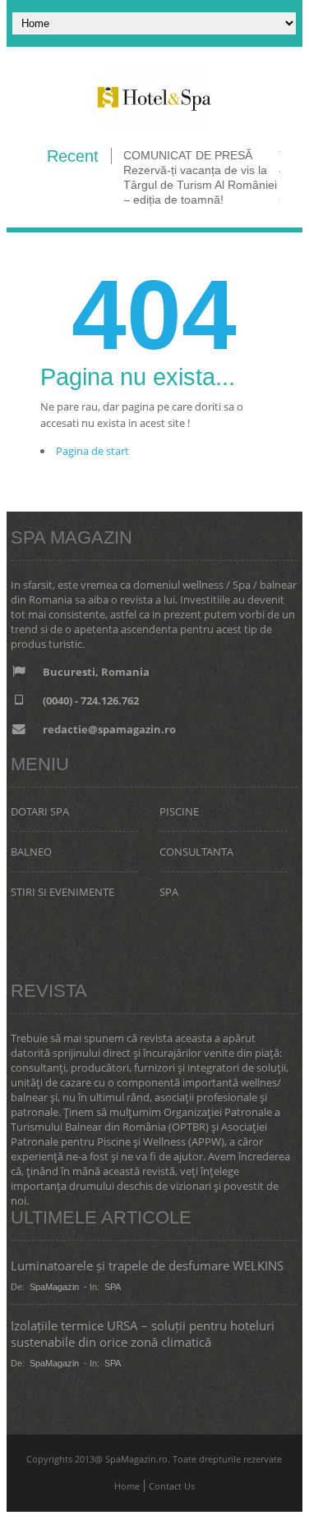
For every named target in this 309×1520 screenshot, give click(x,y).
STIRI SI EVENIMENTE (62, 891)
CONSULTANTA (196, 851)
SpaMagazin (54, 1287)
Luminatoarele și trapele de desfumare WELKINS (147, 1265)
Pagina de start (92, 450)
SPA (168, 891)
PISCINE (179, 811)
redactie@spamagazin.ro (109, 729)
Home (127, 1486)
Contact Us (172, 1486)
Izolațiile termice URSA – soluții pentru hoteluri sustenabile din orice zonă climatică (142, 1333)
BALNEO (31, 851)
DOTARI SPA (40, 811)
